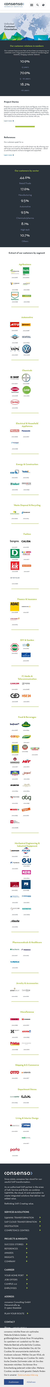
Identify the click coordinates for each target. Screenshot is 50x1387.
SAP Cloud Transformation (20, 1221)
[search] (37, 5)
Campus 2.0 (10, 1283)
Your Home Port (14, 1275)
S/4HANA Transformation (19, 1217)
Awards (8, 1252)
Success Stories (13, 1244)
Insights (9, 1257)
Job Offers (11, 1279)
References (11, 1248)
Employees (10, 1288)
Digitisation (11, 1226)
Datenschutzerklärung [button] (28, 1374)
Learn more (8, 121)
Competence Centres (16, 1230)
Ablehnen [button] (31, 1382)
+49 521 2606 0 (20, 1327)
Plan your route (14, 1313)
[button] (13, 1382)
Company (9, 1261)
